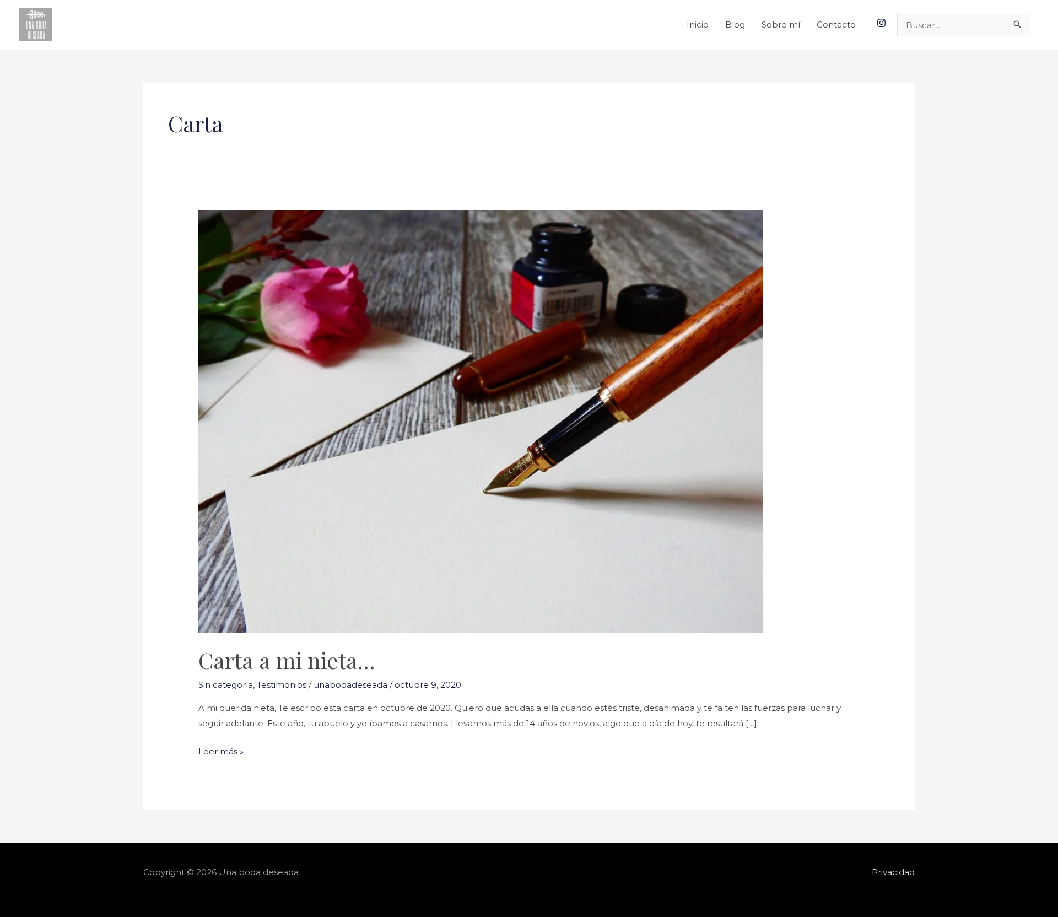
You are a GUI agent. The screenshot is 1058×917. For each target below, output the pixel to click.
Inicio (698, 24)
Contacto (836, 24)
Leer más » (221, 750)
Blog (735, 24)
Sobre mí (781, 24)
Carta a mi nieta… (286, 660)
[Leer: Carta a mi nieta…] (480, 421)
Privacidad (893, 872)
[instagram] (883, 23)
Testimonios (281, 684)
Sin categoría (225, 684)
